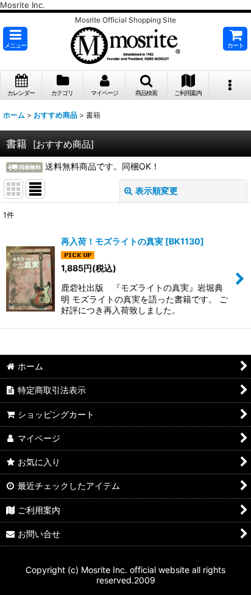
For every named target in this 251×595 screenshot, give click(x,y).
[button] (15, 39)
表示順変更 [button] (156, 190)
